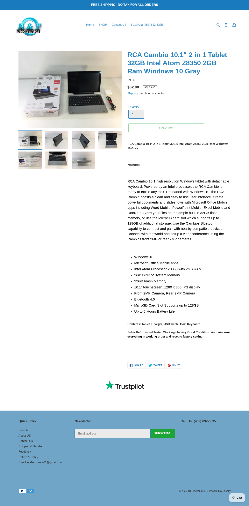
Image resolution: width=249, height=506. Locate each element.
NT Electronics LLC (198, 491)
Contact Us (25, 441)
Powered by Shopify (220, 491)
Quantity (133, 106)
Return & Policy (28, 457)
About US (24, 435)
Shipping (132, 93)
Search (23, 430)
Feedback (24, 451)
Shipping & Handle (30, 446)
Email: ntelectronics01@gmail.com (40, 462)
